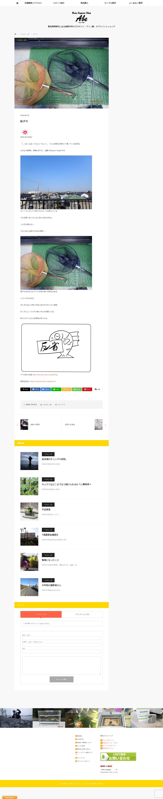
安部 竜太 (34, 404)
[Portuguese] (109, 766)
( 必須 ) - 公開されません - (32, 642)
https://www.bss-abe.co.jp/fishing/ (45, 375)
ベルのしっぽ (21, 40)
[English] (104, 766)
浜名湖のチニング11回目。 (55, 459)
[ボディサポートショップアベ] (81, 23)
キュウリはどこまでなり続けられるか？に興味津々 (66, 484)
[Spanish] (111, 766)
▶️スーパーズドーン (108, 746)
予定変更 (46, 509)
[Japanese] (106, 766)
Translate (115, 772)
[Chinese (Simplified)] (101, 766)
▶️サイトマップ (80, 757)
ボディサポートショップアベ (79, 783)
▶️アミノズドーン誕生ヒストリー (84, 753)
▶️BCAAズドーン (106, 748)
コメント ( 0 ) (41, 614)
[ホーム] (17, 3)
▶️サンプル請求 (80, 746)
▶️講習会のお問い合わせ (82, 749)
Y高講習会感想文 (50, 535)
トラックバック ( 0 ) (82, 614)
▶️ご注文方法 (79, 739)
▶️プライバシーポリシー (82, 761)
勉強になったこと (50, 560)
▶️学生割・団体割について (83, 742)
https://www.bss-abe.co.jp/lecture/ (43, 381)
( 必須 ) (26, 635)
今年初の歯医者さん (51, 585)
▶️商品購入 (78, 736)
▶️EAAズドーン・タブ (108, 743)
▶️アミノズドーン (107, 740)
